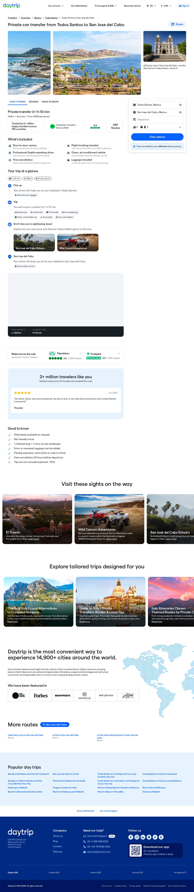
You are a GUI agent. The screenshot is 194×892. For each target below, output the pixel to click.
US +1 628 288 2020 (97, 841)
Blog (55, 841)
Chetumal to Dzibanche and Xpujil (69, 781)
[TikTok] (155, 837)
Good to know (50, 101)
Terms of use (106, 886)
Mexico (37, 18)
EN (151, 6)
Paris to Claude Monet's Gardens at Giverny (118, 787)
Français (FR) (137, 872)
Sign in (185, 6)
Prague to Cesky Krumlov (65, 787)
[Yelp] (161, 837)
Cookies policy (121, 886)
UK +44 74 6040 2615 (98, 846)
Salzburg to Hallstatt (17, 787)
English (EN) (13, 872)
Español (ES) (54, 872)
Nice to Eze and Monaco (154, 787)
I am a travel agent (108, 811)
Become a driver (132, 6)
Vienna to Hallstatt (151, 791)
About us (58, 836)
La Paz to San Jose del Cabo (65, 735)
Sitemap (57, 851)
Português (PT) (180, 872)
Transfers (12, 18)
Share (179, 24)
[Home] (11, 5)
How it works (17, 101)
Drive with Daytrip (85, 811)
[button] (65, 400)
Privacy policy (135, 886)
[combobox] (157, 104)
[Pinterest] (149, 837)
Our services (54, 6)
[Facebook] (130, 837)
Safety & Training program (155, 886)
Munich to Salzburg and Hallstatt (68, 791)
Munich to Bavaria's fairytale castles (25, 791)
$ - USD (164, 6)
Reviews (33, 101)
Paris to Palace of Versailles (111, 791)
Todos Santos (51, 18)
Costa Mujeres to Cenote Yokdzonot (159, 774)
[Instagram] (136, 837)
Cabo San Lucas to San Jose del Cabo (25, 735)
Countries (25, 18)
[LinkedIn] (142, 837)
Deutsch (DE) (95, 872)
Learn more (33, 539)
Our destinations (79, 6)
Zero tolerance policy (177, 886)
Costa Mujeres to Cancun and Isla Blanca (162, 781)
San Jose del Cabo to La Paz (66, 774)
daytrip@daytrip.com (98, 852)
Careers (57, 846)
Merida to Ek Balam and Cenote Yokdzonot (28, 774)
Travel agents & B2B (104, 6)
